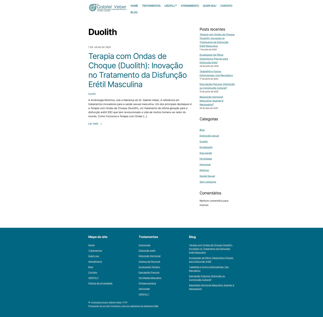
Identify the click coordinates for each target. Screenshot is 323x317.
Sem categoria (208, 181)
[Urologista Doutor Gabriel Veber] (107, 10)
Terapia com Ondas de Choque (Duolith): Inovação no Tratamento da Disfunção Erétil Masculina (137, 70)
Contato (226, 5)
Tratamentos (151, 5)
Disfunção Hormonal (149, 256)
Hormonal (205, 164)
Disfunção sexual (209, 135)
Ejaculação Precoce (149, 272)
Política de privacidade (100, 283)
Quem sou (209, 5)
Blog (134, 12)
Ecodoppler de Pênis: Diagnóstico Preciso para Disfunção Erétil (214, 58)
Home (134, 5)
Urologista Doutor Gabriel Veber (106, 302)
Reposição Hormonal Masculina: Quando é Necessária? (211, 101)
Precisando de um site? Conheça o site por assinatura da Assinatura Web (123, 306)
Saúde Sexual (207, 176)
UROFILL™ (171, 5)
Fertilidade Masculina (150, 278)
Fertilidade (206, 158)
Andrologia (144, 245)
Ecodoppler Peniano (149, 267)
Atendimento (190, 5)
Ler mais (93, 123)
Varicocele (144, 288)
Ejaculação (206, 153)
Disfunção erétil (147, 250)
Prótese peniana (147, 283)
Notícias (204, 170)
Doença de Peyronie (149, 261)
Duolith (92, 94)
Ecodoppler (206, 147)
